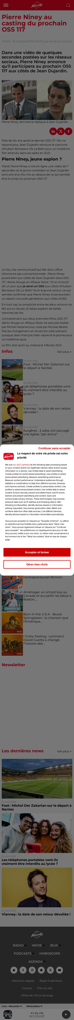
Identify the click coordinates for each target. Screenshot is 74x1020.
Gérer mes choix (37, 564)
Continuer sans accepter (54, 448)
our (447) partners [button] (21, 464)
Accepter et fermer (37, 552)
